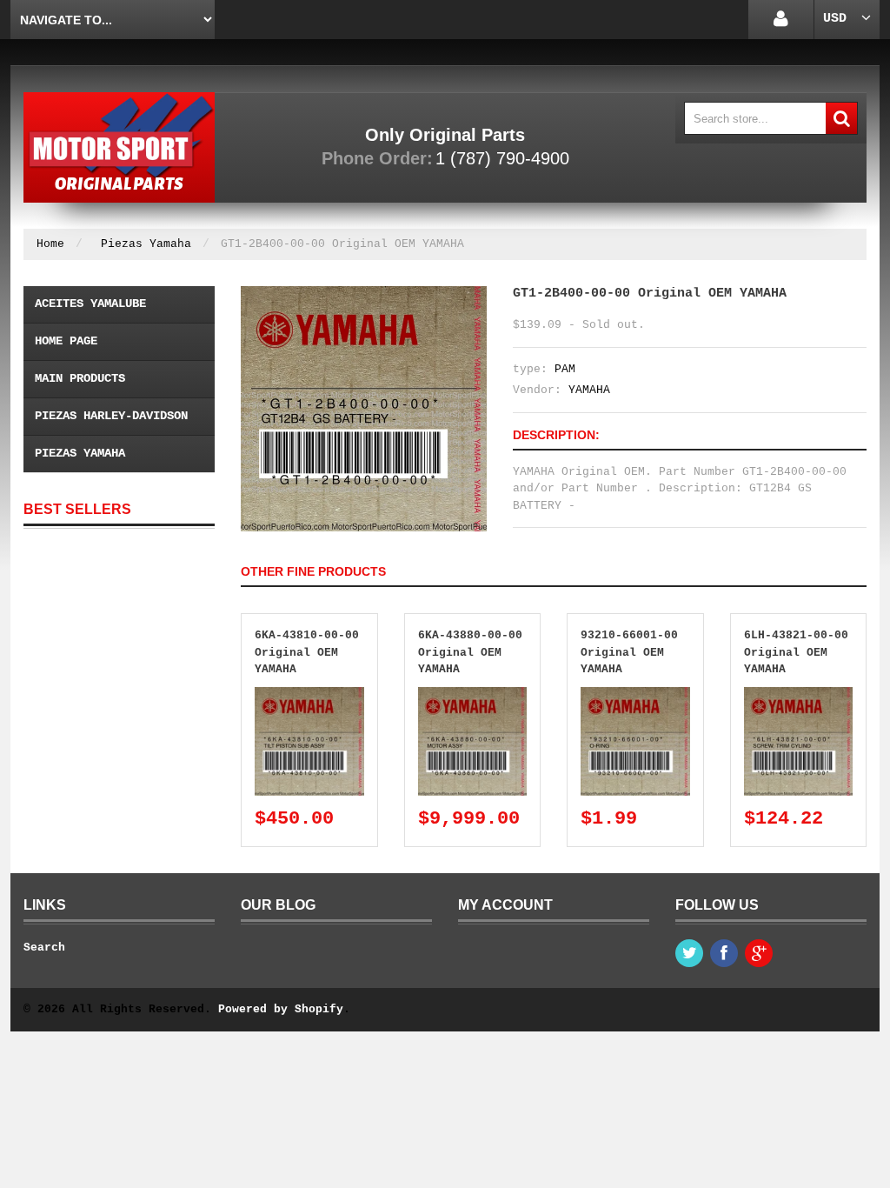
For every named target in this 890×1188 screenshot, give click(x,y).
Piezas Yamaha (146, 243)
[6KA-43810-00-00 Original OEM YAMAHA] (309, 695)
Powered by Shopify (280, 1009)
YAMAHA (589, 390)
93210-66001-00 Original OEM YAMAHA (629, 652)
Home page (66, 341)
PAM (565, 369)
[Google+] (759, 953)
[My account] (781, 19)
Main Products (80, 378)
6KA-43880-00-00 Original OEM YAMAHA (470, 652)
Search (44, 947)
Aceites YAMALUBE (90, 303)
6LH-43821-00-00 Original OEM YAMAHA (796, 652)
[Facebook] (724, 953)
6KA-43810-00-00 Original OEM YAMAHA (307, 652)
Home (50, 243)
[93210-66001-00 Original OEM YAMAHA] (635, 695)
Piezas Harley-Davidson (111, 416)
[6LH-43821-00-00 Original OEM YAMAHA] (798, 695)
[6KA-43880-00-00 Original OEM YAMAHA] (473, 695)
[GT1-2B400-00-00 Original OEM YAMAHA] (364, 294)
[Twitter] (689, 953)
